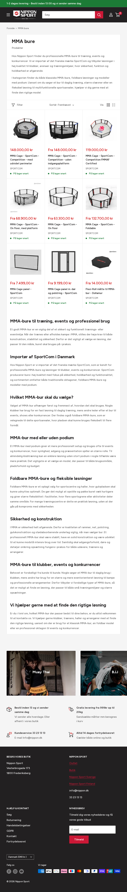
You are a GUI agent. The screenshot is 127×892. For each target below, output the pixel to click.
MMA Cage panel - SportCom (20, 291)
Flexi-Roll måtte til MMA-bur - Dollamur (100, 291)
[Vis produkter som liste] (113, 104)
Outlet (73, 763)
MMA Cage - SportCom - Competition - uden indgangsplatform (62, 159)
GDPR (10, 830)
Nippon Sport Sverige (82, 776)
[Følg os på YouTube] (21, 871)
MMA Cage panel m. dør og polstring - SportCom (62, 291)
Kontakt (12, 836)
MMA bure (23, 28)
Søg (9, 814)
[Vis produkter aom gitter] (108, 104)
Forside (11, 28)
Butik (72, 770)
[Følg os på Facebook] (9, 871)
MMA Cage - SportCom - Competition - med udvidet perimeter (24, 159)
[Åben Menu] (8, 14)
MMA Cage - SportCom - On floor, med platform (24, 226)
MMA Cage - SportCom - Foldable (100, 226)
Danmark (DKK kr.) (17, 856)
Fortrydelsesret (16, 841)
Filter (20, 104)
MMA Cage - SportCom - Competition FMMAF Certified (100, 159)
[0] (118, 15)
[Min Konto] (111, 15)
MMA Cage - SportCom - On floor (62, 226)
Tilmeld (79, 839)
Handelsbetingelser (18, 825)
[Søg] (99, 14)
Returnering (14, 820)
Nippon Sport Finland (82, 783)
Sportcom (16, 168)
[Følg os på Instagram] (15, 871)
